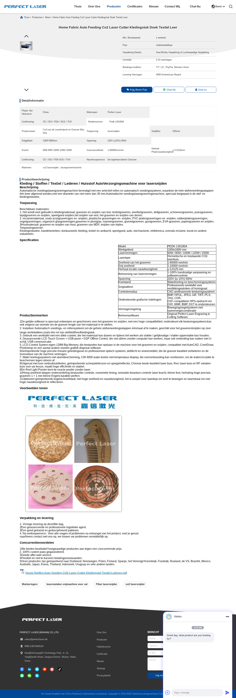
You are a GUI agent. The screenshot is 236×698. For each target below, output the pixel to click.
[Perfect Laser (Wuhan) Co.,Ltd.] (25, 6)
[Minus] (227, 617)
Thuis (26, 17)
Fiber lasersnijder (106, 584)
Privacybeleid (103, 675)
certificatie (102, 654)
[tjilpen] (37, 669)
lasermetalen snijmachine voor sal (66, 584)
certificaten (134, 6)
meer (47, 17)
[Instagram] (52, 669)
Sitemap (101, 668)
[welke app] (22, 675)
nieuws (154, 6)
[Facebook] (22, 669)
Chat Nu (195, 6)
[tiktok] (44, 669)
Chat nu (202, 89)
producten (114, 6)
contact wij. (172, 6)
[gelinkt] (29, 669)
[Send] (227, 692)
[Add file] (167, 692)
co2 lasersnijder (135, 584)
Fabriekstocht (103, 646)
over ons (94, 6)
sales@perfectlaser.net (36, 639)
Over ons (101, 632)
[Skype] (37, 675)
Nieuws (100, 661)
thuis (78, 6)
